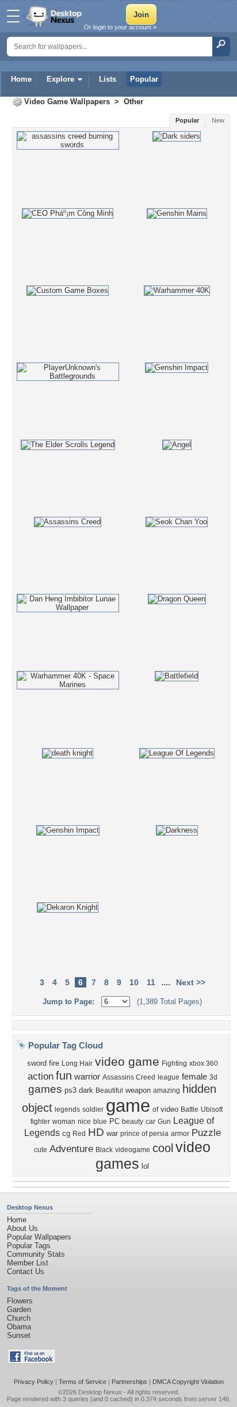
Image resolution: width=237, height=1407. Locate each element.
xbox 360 (203, 1063)
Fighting (174, 1063)
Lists (107, 79)
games (45, 1089)
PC (114, 1121)
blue (100, 1122)
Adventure (71, 1148)
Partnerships (129, 1381)
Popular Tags (29, 1245)
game (128, 1105)
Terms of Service (82, 1381)
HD (96, 1132)
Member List (27, 1263)
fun (64, 1075)
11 (151, 982)
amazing (166, 1090)
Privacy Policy (33, 1381)
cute (40, 1150)
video (169, 1109)
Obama (19, 1326)
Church (18, 1318)
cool (162, 1148)
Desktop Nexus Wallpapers (55, 16)
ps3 (70, 1090)
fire (54, 1063)
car (150, 1122)
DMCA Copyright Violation (188, 1381)
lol (145, 1166)
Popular (144, 79)
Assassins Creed (128, 1077)
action (40, 1076)
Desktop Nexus (100, 1392)
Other (133, 101)
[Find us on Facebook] (31, 1361)
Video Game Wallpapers (67, 101)
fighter (40, 1122)
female (194, 1076)
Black (104, 1150)
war (112, 1133)
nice (84, 1122)
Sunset (18, 1335)
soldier (93, 1109)
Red (79, 1134)
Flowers (20, 1301)
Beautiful (109, 1090)
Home (21, 79)
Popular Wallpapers (39, 1237)
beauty (132, 1122)
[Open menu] (13, 16)
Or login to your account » (120, 27)
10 (134, 982)
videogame (132, 1150)
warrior (87, 1076)
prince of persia (144, 1134)
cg (66, 1133)
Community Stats (36, 1254)
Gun (164, 1122)
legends (67, 1109)
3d (213, 1077)
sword (37, 1063)
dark (86, 1090)
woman (63, 1122)
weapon (138, 1090)
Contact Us (25, 1271)
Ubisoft (212, 1109)
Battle (189, 1109)
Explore (60, 79)
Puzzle (206, 1132)
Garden (19, 1309)
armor (180, 1134)
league (168, 1077)
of (155, 1109)
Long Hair (77, 1063)
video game (127, 1062)
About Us (22, 1228)
